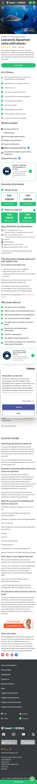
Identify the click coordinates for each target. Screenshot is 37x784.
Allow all (18, 407)
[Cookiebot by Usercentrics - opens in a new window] (26, 369)
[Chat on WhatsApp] (18, 624)
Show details (26, 401)
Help (2, 688)
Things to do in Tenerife (9, 693)
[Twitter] (33, 734)
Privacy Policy (6, 670)
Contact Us (5, 679)
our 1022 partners (14, 379)
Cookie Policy (6, 674)
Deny (18, 413)
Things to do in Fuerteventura (11, 707)
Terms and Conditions (9, 665)
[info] (34, 210)
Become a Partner (7, 684)
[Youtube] (23, 734)
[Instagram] (13, 734)
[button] (15, 32)
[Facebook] (3, 734)
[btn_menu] (3, 3)
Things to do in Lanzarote (10, 697)
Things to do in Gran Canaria (11, 702)
